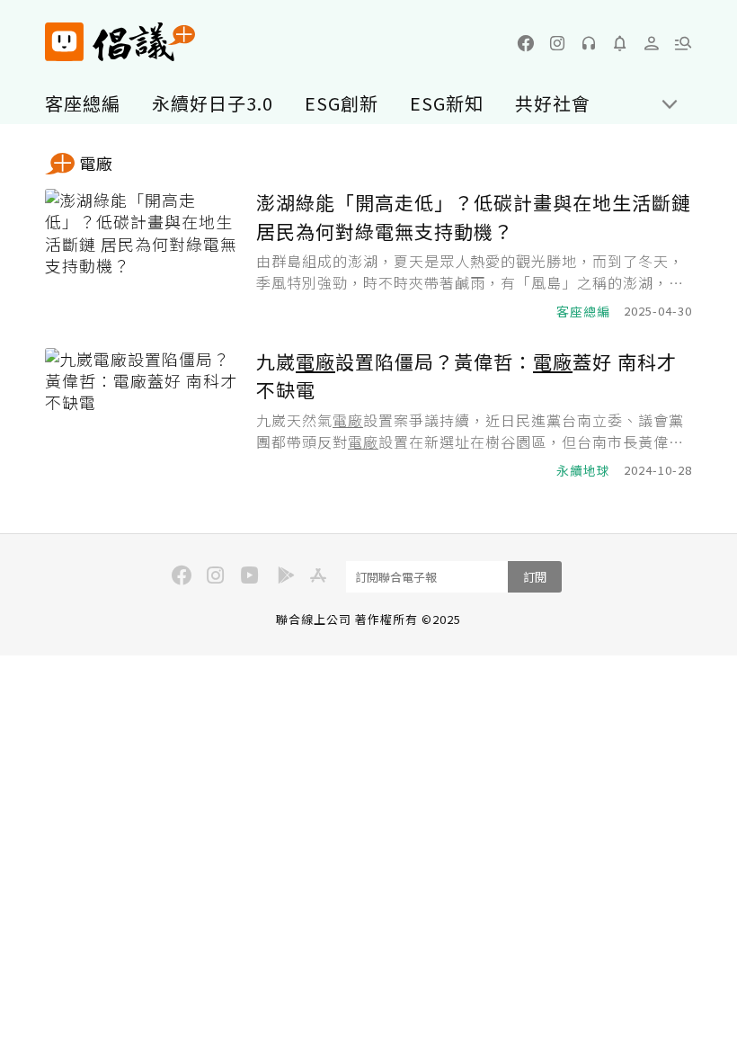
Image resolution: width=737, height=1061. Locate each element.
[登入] (652, 43)
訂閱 (534, 576)
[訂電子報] (620, 43)
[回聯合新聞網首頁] (64, 41)
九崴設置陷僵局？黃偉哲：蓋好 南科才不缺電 (466, 376)
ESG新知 (447, 103)
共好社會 (552, 103)
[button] (683, 43)
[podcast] (589, 43)
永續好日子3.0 (212, 103)
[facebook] (526, 43)
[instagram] (557, 43)
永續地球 (583, 470)
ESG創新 (341, 103)
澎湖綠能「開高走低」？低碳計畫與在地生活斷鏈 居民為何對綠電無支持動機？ (473, 217)
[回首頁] (120, 41)
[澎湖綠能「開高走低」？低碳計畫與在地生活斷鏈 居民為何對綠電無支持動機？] (144, 255)
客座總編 (82, 103)
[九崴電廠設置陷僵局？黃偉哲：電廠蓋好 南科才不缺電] (144, 414)
